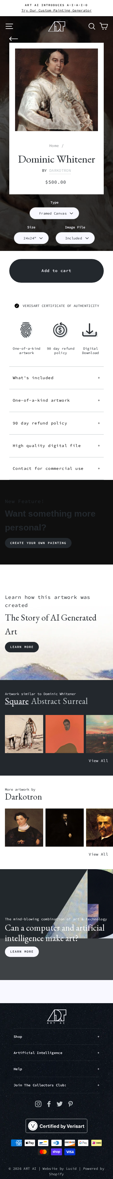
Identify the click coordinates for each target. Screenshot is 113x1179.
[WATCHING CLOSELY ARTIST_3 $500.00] (64, 734)
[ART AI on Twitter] (60, 1103)
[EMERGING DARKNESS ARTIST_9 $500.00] (64, 828)
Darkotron (60, 170)
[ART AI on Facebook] (49, 1103)
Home (54, 145)
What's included (56, 377)
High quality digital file (56, 445)
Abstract (46, 701)
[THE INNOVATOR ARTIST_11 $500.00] (24, 734)
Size (31, 227)
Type (54, 202)
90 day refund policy (56, 423)
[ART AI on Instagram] (38, 1103)
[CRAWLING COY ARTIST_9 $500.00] (24, 828)
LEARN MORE (22, 951)
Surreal (75, 701)
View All (98, 760)
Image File (75, 227)
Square (17, 701)
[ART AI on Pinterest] (70, 1103)
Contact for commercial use (56, 468)
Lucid (71, 1168)
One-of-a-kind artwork (56, 400)
